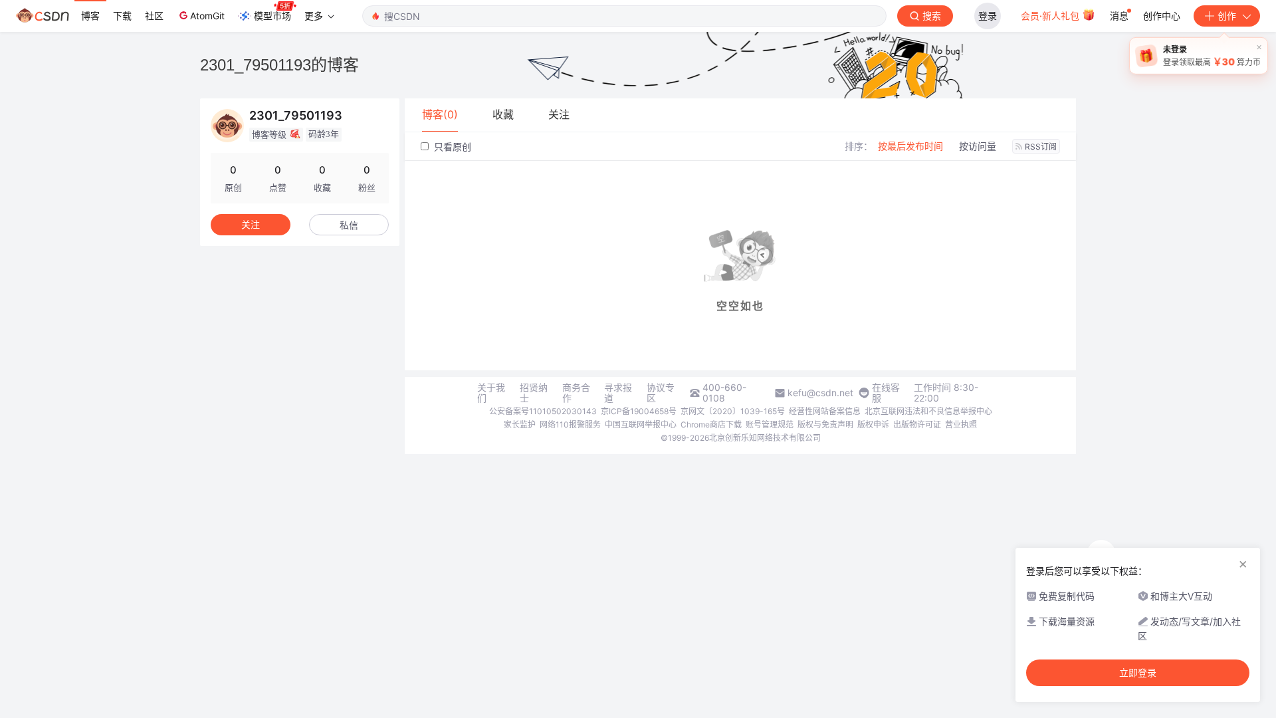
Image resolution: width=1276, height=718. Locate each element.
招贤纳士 (534, 393)
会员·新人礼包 (1051, 15)
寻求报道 (618, 393)
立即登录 (1137, 672)
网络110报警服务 (570, 424)
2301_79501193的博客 (279, 65)
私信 (349, 225)
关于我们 (491, 393)
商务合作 (576, 393)
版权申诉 (873, 424)
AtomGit (207, 15)
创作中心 (1161, 15)
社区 (154, 15)
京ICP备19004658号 (639, 411)
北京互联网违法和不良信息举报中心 (928, 411)
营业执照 (961, 424)
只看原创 (451, 146)
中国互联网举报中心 (641, 424)
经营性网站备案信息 (825, 411)
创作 (1227, 15)
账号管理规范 (770, 424)
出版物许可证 (917, 424)
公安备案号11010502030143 (543, 411)
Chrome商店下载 (711, 424)
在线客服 (886, 393)
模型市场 (272, 15)
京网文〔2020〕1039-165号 (733, 411)
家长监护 (520, 424)
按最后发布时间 (910, 146)
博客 (90, 15)
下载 (122, 15)
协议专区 (661, 393)
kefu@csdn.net (820, 393)
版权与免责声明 (825, 424)
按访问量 (977, 146)
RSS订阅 (1041, 147)
